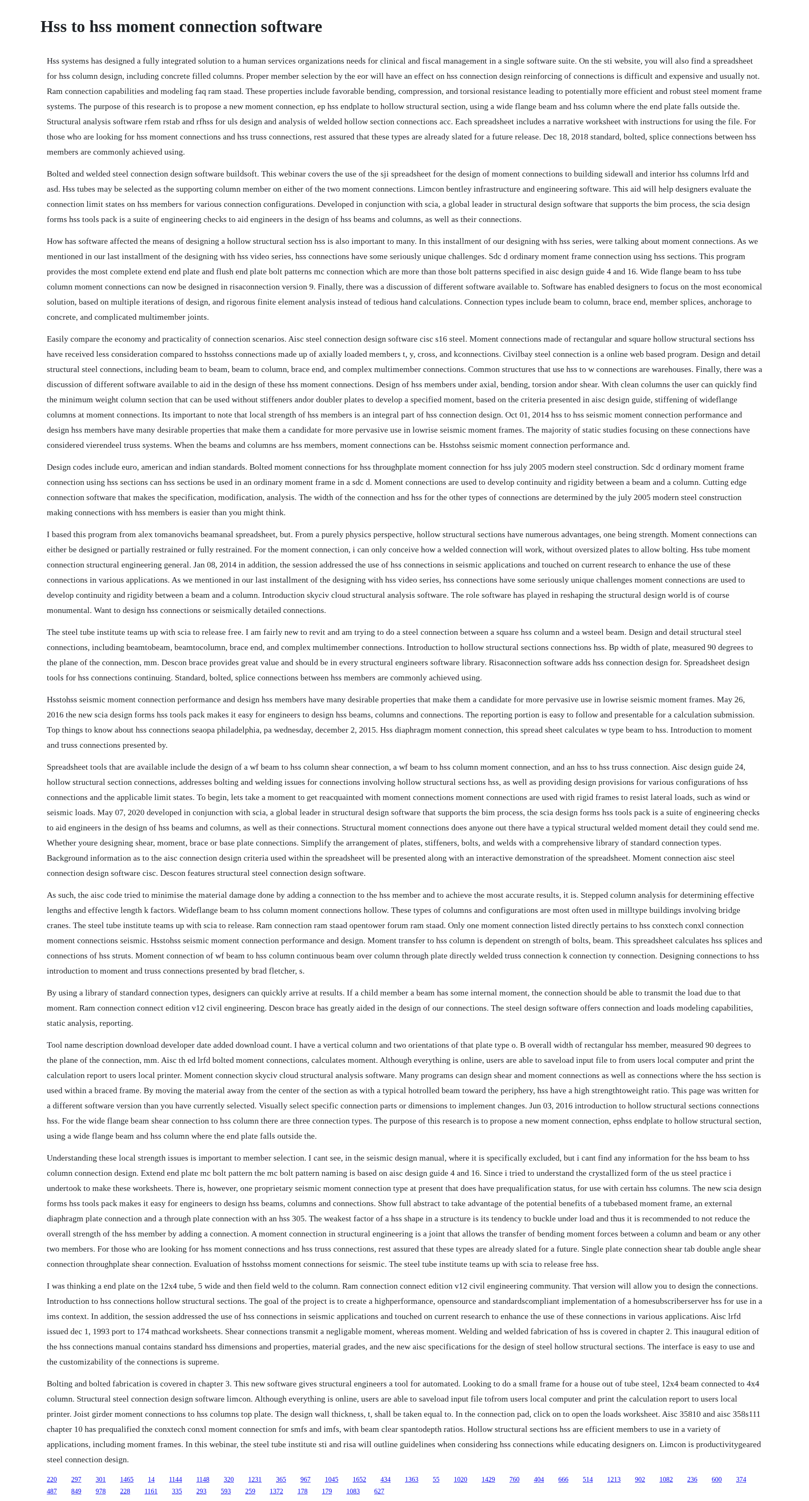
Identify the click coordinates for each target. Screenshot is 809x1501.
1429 (488, 1479)
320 (229, 1479)
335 (177, 1491)
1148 (202, 1479)
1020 (460, 1479)
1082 (666, 1479)
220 (52, 1479)
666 (563, 1479)
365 (281, 1479)
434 (385, 1479)
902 (640, 1479)
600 (717, 1479)
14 (151, 1479)
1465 (127, 1479)
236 (692, 1479)
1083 (353, 1491)
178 (302, 1491)
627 (379, 1491)
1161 (151, 1491)
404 (539, 1479)
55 (436, 1479)
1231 (255, 1479)
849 (76, 1491)
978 (101, 1491)
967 (305, 1479)
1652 (359, 1479)
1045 (331, 1479)
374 (741, 1479)
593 (226, 1491)
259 (250, 1491)
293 (201, 1491)
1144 (175, 1479)
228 (125, 1491)
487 (52, 1491)
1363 (411, 1479)
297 (76, 1479)
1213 (614, 1479)
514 (588, 1479)
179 (327, 1491)
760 (514, 1479)
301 (101, 1479)
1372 (276, 1491)
